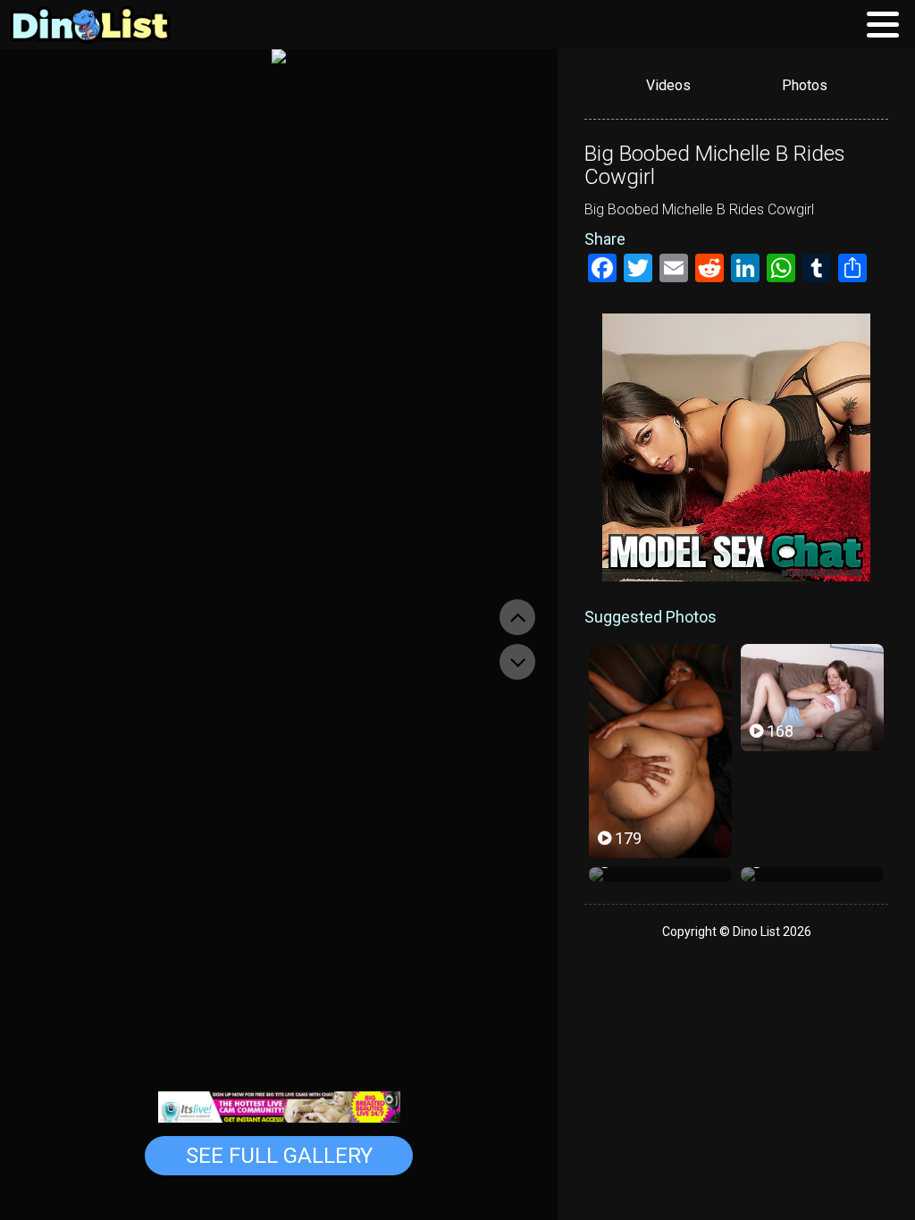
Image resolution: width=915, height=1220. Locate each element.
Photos (804, 85)
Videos (668, 85)
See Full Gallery (279, 1155)
